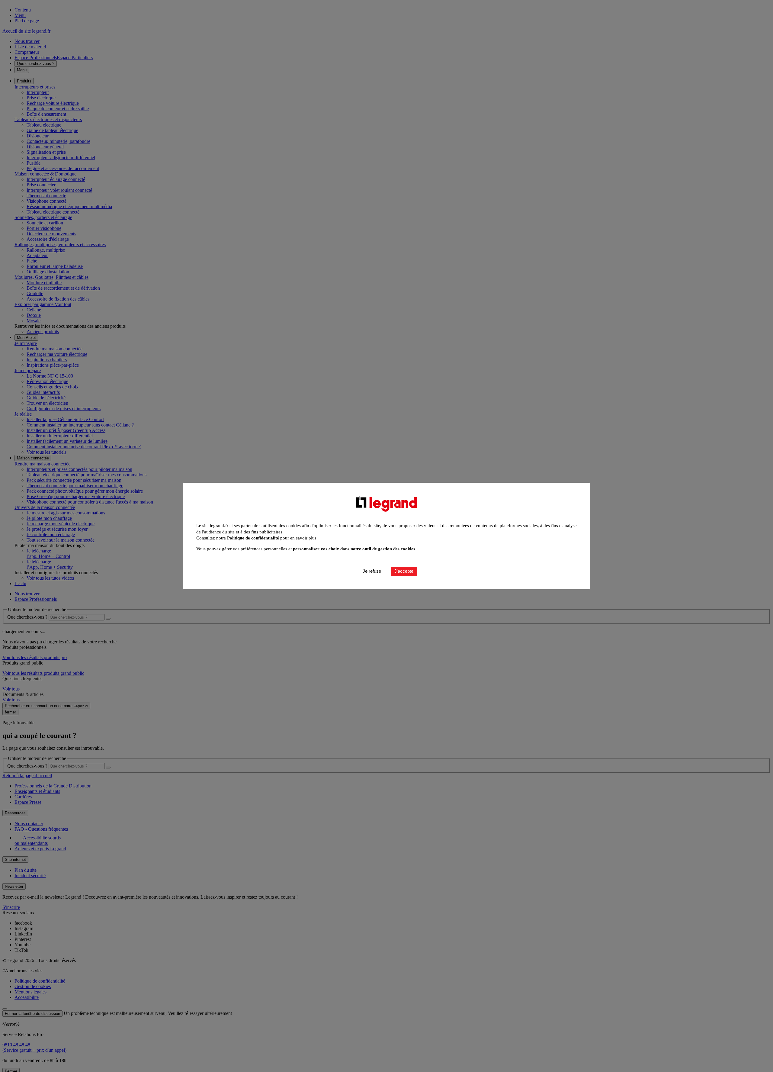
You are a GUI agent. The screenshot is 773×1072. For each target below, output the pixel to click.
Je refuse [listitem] (372, 571)
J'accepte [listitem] (403, 571)
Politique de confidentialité (253, 538)
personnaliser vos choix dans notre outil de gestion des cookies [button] (354, 548)
